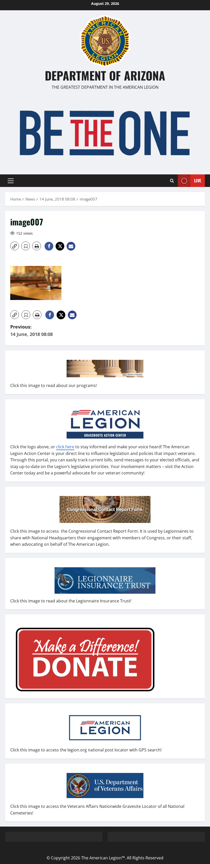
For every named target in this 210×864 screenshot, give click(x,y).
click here (65, 447)
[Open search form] (172, 181)
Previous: (31, 330)
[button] (10, 180)
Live (197, 180)
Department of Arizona (105, 75)
